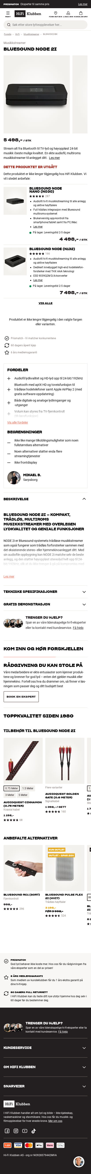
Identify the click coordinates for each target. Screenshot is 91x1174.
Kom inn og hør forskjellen (43, 649)
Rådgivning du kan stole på (43, 665)
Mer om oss (55, 1121)
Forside (7, 34)
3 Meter (9, 795)
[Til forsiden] (28, 13)
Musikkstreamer (31, 34)
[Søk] (8, 24)
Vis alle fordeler (17, 422)
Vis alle (46, 303)
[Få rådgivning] (78, 1161)
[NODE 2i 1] (37, 94)
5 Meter (23, 795)
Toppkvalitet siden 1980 (39, 716)
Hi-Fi (17, 34)
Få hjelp (78, 628)
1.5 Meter (27, 788)
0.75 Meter (11, 788)
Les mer (54, 158)
